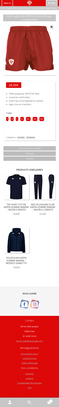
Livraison (30, 158)
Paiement (30, 153)
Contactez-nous (30, 358)
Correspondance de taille (30, 148)
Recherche (29, 402)
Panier (45, 400)
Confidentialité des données (29, 383)
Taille (9, 113)
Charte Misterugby (29, 363)
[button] (52, 27)
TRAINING (30, 137)
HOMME (21, 137)
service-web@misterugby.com (29, 341)
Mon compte (10, 402)
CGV (29, 387)
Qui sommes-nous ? (29, 354)
